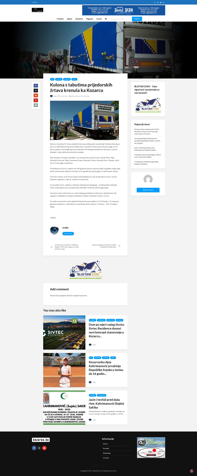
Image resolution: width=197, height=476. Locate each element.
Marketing (111, 320)
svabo (55, 96)
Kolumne (79, 19)
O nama (106, 458)
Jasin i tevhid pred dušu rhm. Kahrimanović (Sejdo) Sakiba (106, 403)
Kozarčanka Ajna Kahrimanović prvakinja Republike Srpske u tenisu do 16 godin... (106, 368)
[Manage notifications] (191, 471)
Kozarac (58, 79)
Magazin (89, 19)
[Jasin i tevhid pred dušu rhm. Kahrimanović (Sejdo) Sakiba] (64, 407)
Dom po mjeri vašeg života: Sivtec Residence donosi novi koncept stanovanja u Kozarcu (146, 131)
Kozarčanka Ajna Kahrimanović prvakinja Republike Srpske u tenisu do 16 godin (147, 140)
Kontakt (34, 2)
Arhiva (105, 444)
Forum (99, 19)
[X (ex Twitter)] (39, 448)
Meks (100, 471)
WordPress (113, 471)
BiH (52, 79)
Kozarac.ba (101, 320)
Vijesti (69, 19)
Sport (113, 357)
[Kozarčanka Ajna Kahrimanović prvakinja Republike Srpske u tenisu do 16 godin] (64, 370)
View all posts (68, 233)
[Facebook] (34, 448)
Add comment (75, 96)
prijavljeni (62, 295)
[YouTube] (44, 448)
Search (137, 19)
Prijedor (67, 79)
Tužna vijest (101, 395)
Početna (60, 19)
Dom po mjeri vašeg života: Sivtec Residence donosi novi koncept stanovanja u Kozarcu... (106, 330)
